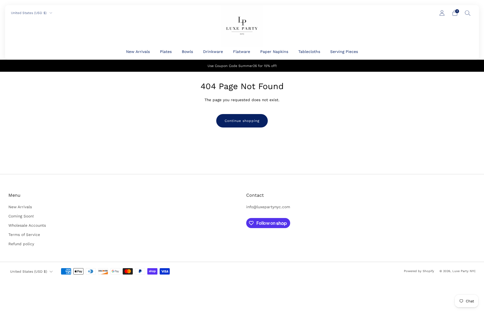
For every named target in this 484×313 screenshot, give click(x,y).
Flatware (241, 51)
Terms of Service (24, 234)
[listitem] (242, 66)
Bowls (187, 51)
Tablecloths (309, 51)
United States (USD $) (29, 13)
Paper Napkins (274, 51)
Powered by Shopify (419, 271)
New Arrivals (138, 51)
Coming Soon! (21, 216)
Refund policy (21, 244)
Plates (166, 51)
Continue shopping (242, 121)
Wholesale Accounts (27, 225)
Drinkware (213, 51)
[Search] (468, 13)
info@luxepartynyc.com (268, 207)
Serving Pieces (344, 51)
